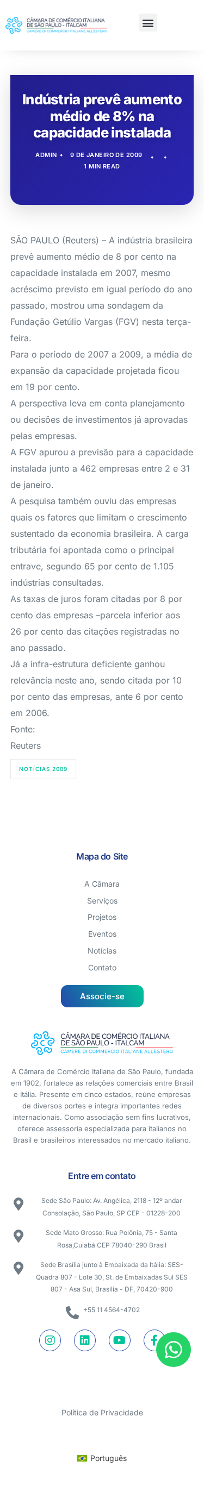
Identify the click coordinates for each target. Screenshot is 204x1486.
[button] (148, 23)
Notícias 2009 (43, 769)
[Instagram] (50, 1340)
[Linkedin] (85, 1340)
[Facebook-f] (154, 1340)
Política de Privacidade (102, 1412)
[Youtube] (120, 1340)
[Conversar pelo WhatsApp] (173, 1349)
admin (46, 155)
